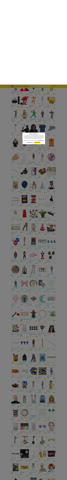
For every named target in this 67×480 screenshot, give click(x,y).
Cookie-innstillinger (30, 57)
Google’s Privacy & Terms (41, 55)
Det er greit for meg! (37, 57)
